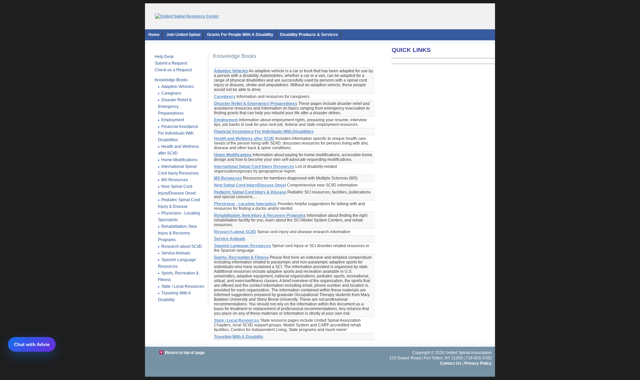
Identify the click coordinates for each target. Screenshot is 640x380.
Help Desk (164, 56)
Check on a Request (173, 70)
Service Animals (175, 253)
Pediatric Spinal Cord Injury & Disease (179, 203)
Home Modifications (179, 160)
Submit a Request (171, 63)
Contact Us (450, 363)
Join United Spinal (183, 34)
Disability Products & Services (309, 34)
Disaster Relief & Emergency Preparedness (175, 107)
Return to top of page (185, 352)
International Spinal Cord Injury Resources (178, 170)
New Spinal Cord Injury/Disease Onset (177, 189)
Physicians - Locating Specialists (245, 203)
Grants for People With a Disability (240, 34)
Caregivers (171, 93)
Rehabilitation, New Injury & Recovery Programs (177, 233)
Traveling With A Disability (174, 296)
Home (154, 34)
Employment (172, 120)
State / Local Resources (182, 286)
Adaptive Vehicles (177, 86)
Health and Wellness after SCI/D (244, 138)
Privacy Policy (478, 363)
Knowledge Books (171, 80)
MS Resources (174, 180)
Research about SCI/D (181, 246)
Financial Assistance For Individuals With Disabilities (178, 133)
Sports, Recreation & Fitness (241, 257)
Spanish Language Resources (177, 263)
